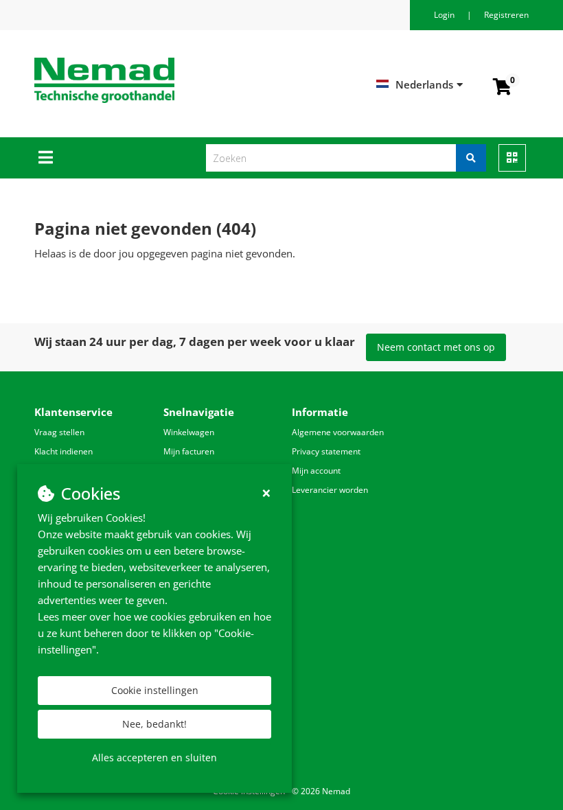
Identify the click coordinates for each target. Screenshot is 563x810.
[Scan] (512, 158)
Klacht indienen (63, 451)
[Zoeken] (471, 158)
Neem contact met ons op (436, 347)
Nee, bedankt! (154, 723)
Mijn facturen (188, 451)
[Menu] (45, 157)
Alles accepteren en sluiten (154, 757)
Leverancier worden (330, 490)
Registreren (506, 15)
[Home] (174, 80)
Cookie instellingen (154, 690)
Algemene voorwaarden (338, 432)
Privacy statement (326, 451)
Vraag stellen (59, 432)
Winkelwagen (188, 432)
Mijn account (316, 470)
